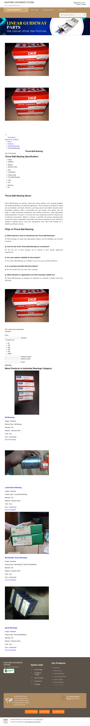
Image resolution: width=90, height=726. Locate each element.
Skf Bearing (9, 417)
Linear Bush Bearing (13, 487)
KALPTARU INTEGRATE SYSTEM (19, 3)
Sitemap (37, 684)
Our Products (14, 10)
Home (10, 142)
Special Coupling (58, 679)
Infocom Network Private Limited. (33, 722)
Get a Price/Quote (10, 153)
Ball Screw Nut (58, 670)
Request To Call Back (11, 139)
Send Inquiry (11, 137)
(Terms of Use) (39, 719)
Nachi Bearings (11, 628)
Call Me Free (60, 712)
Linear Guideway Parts (60, 676)
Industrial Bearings (13, 146)
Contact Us (62, 10)
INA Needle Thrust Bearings (16, 558)
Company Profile (48, 10)
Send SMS (45, 712)
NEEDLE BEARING (59, 682)
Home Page (34, 10)
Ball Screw (56, 668)
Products (10, 144)
